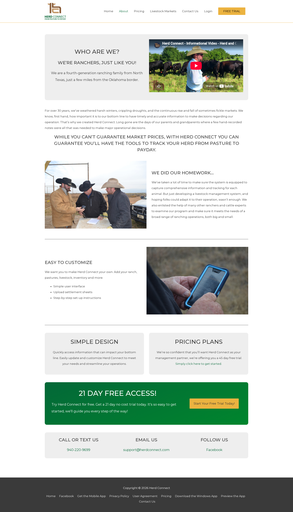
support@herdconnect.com (146, 450)
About (123, 11)
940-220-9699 (78, 450)
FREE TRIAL (231, 11)
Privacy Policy (119, 496)
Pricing (139, 11)
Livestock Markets (163, 11)
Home (108, 11)
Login (208, 11)
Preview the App (233, 496)
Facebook (214, 450)
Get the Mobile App (91, 496)
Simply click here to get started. (198, 363)
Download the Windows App (196, 496)
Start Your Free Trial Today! (214, 403)
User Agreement (145, 496)
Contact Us (190, 11)
